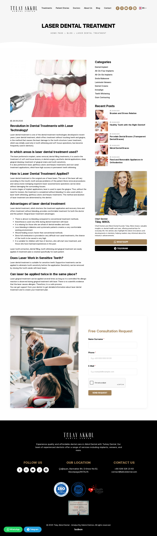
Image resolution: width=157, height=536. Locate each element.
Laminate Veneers (103, 82)
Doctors (76, 8)
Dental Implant (101, 67)
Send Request (99, 393)
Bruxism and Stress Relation (123, 113)
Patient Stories (62, 8)
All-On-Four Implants (104, 71)
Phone (92, 352)
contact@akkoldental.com (124, 471)
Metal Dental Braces (119, 148)
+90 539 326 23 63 (124, 468)
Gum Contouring (102, 97)
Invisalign (99, 90)
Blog (98, 8)
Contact (107, 8)
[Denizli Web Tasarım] (78, 529)
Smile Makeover (102, 78)
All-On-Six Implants (103, 75)
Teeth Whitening (102, 93)
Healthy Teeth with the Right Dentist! (127, 125)
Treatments (46, 8)
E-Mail (92, 366)
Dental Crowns (101, 86)
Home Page (57, 33)
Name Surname (96, 339)
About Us (88, 8)
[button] (143, 8)
